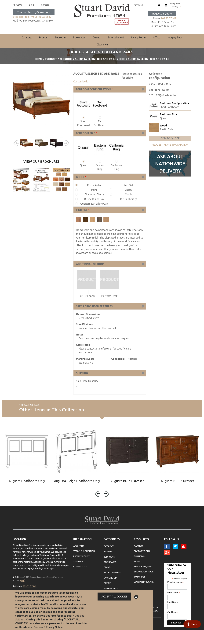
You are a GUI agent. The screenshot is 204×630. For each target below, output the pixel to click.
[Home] (102, 14)
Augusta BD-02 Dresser (177, 481)
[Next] (66, 143)
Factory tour (142, 551)
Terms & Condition (84, 551)
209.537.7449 (168, 18)
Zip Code (172, 612)
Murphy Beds (175, 37)
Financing (139, 556)
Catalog (138, 546)
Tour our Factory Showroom (33, 12)
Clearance (102, 44)
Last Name (172, 602)
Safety (138, 561)
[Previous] (17, 143)
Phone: (18, 586)
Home (39, 59)
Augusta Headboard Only (27, 481)
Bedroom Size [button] (85, 133)
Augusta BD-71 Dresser (127, 481)
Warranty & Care (144, 582)
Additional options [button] (90, 264)
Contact (45, 5)
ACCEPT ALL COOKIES (114, 596)
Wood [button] (80, 177)
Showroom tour (143, 571)
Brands (43, 37)
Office (156, 37)
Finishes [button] (81, 209)
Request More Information (170, 144)
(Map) (22, 580)
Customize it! (80, 81)
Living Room (138, 37)
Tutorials (140, 576)
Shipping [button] (82, 373)
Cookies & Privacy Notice (48, 627)
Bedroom (60, 37)
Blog (31, 5)
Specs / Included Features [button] (94, 306)
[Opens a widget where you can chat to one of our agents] (192, 624)
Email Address (175, 582)
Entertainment (116, 37)
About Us (17, 5)
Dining (96, 37)
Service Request (143, 566)
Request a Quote (162, 13)
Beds (122, 59)
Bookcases (79, 37)
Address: (19, 577)
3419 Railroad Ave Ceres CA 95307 (33, 16)
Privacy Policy (81, 556)
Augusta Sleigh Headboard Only (77, 481)
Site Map (78, 561)
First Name (173, 592)
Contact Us (80, 566)
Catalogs (27, 37)
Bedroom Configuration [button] (93, 89)
